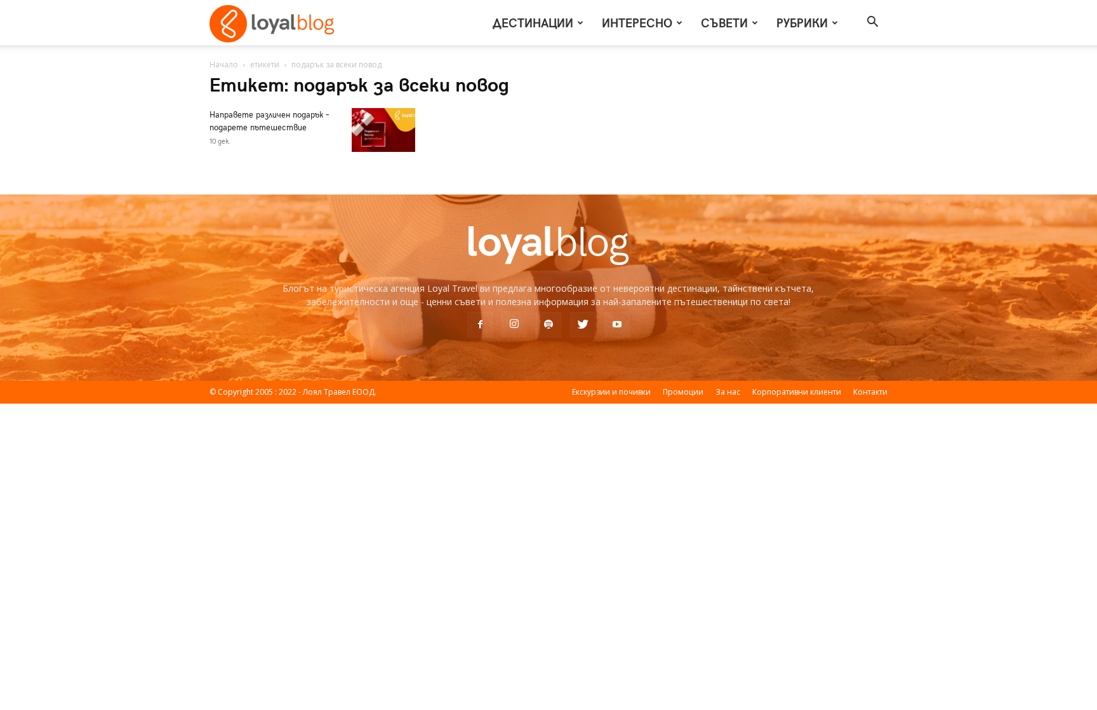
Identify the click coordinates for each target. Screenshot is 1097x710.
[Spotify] (548, 325)
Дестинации (533, 22)
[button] (872, 23)
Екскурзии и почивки (611, 391)
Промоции (683, 391)
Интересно (637, 22)
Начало (223, 64)
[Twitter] (582, 325)
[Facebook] (480, 325)
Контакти (870, 391)
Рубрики (802, 22)
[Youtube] (617, 325)
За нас (727, 391)
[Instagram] (514, 324)
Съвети (724, 22)
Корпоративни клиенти (796, 391)
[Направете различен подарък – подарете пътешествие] (383, 130)
